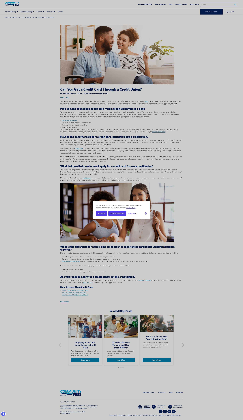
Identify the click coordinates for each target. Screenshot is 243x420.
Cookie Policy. (131, 208)
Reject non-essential (117, 213)
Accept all (101, 213)
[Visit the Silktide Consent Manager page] (146, 213)
